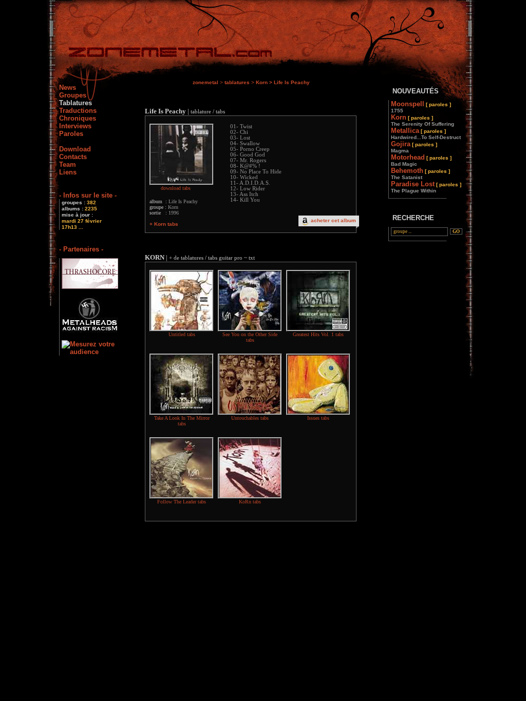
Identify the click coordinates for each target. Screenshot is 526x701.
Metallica (426, 133)
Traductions (78, 110)
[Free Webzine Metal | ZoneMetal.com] (160, 54)
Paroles (71, 134)
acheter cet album (333, 220)
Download (75, 149)
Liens (68, 172)
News (67, 87)
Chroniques (77, 118)
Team (67, 164)
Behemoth (420, 173)
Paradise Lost (426, 186)
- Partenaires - (81, 249)
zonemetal (205, 82)
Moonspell (421, 106)
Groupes (72, 95)
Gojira (414, 146)
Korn (262, 82)
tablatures (237, 82)
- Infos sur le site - (88, 195)
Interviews (75, 126)
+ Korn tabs (163, 224)
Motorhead (421, 160)
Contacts (73, 157)
